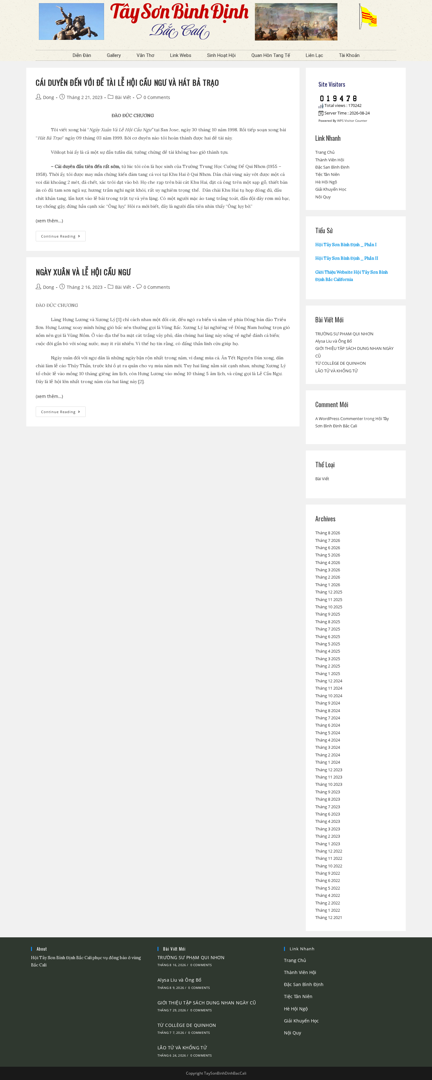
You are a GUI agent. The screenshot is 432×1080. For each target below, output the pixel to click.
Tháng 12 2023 (328, 770)
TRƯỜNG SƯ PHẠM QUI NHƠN (344, 334)
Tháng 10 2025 (328, 607)
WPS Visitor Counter (352, 120)
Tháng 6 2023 (327, 814)
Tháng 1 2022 (327, 910)
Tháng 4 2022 (327, 895)
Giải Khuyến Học (330, 189)
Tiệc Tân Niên (327, 174)
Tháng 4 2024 (327, 740)
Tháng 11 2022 (328, 858)
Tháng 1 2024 (327, 762)
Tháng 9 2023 (327, 792)
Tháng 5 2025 (327, 644)
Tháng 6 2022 (327, 880)
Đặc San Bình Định (332, 167)
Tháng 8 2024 (327, 710)
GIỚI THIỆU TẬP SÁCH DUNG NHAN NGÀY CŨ (206, 1003)
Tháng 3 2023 (327, 829)
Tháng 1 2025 (327, 673)
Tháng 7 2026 (327, 540)
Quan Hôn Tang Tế (270, 55)
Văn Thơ (145, 55)
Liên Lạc (314, 55)
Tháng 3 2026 (327, 570)
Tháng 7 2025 (327, 629)
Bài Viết (123, 97)
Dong (48, 97)
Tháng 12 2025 (328, 592)
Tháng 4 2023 (327, 821)
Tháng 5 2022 (327, 888)
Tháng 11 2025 (328, 599)
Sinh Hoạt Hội (221, 55)
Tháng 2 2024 (327, 755)
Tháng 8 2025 (327, 621)
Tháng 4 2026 (327, 562)
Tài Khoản (349, 55)
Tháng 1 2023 (327, 844)
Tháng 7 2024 (327, 718)
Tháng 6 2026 (327, 547)
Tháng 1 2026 (327, 584)
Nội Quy (323, 197)
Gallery (114, 55)
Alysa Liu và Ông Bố (333, 341)
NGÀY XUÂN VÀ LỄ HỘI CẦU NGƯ (83, 271)
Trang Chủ (325, 152)
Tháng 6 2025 (327, 636)
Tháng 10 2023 (328, 784)
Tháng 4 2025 (327, 651)
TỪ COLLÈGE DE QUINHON (340, 363)
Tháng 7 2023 (327, 807)
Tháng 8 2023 (327, 799)
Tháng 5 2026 (327, 555)
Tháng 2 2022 (327, 903)
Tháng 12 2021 (328, 917)
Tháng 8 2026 (327, 533)
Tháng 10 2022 (328, 866)
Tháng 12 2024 (328, 681)
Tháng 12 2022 (328, 851)
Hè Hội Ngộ (326, 182)
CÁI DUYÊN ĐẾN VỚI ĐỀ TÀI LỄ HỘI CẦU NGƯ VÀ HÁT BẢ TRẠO (127, 82)
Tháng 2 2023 (327, 836)
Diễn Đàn (82, 55)
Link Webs (180, 55)
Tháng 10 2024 (328, 695)
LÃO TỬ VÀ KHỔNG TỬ (336, 371)
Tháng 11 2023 (328, 777)
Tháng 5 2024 (327, 733)
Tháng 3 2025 (327, 658)
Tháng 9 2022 (327, 873)
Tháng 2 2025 (327, 666)
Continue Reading (63, 235)
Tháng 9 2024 (327, 703)
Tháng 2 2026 (327, 577)
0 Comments (157, 97)
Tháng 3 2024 (327, 747)
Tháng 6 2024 (327, 725)
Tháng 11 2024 (328, 688)
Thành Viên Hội (329, 160)
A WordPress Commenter (339, 418)
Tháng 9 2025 (327, 614)
